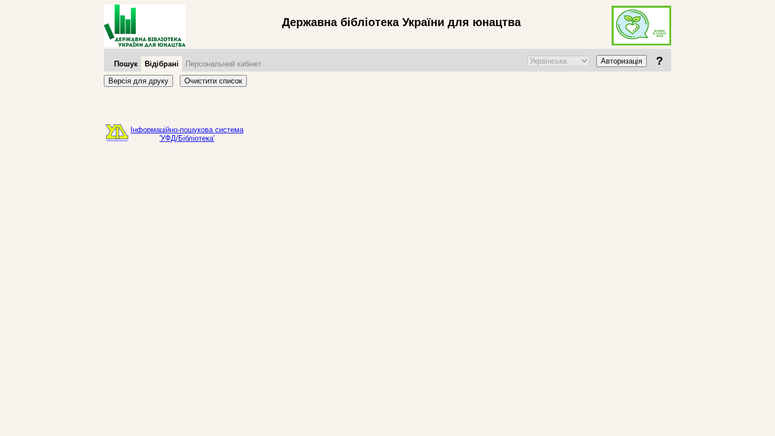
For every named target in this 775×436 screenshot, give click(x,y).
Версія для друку (138, 81)
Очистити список (213, 81)
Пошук (126, 64)
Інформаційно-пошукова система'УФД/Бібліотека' (186, 133)
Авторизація (621, 61)
